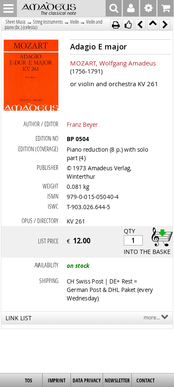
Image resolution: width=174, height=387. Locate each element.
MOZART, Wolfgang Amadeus (113, 63)
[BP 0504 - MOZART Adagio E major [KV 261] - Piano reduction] (31, 76)
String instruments (48, 22)
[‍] (159, 236)
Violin (74, 22)
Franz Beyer (82, 124)
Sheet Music (15, 22)
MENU (8, 8)
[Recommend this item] (127, 24)
